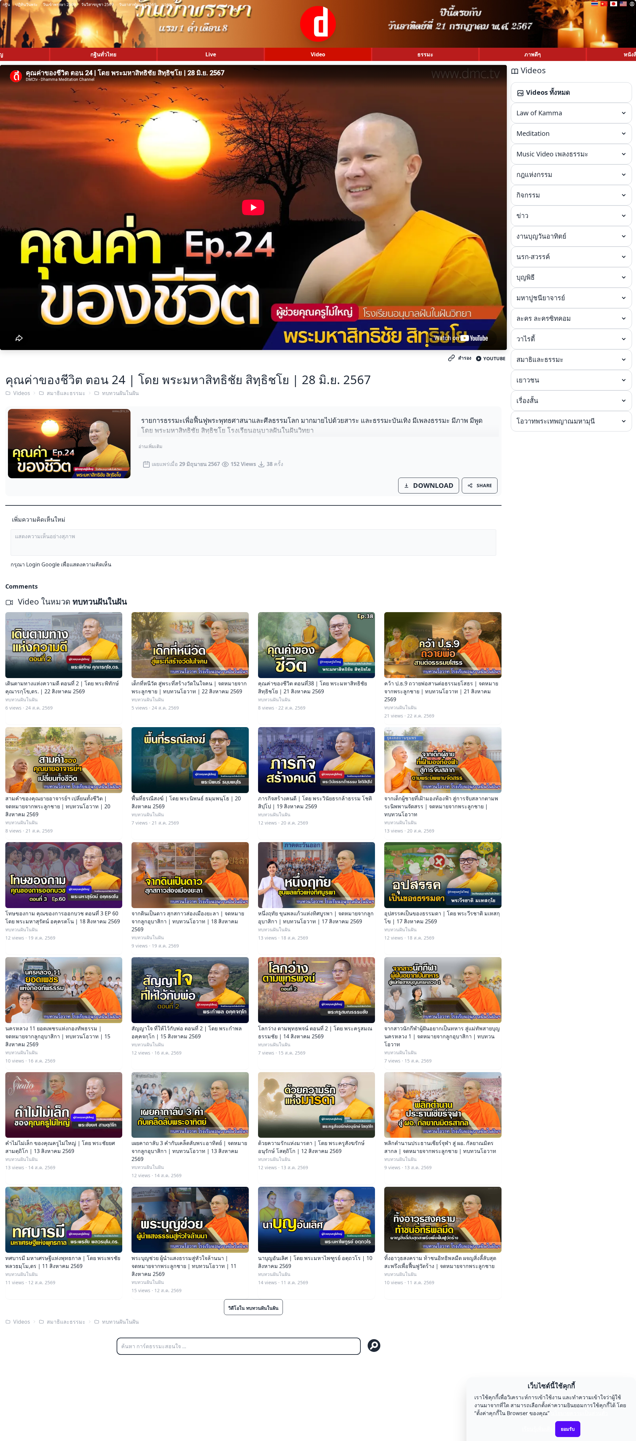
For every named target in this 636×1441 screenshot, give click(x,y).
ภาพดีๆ (532, 54)
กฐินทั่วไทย (103, 54)
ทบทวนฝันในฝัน (120, 393)
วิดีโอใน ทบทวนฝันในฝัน (253, 1308)
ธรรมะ (425, 54)
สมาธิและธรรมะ (66, 393)
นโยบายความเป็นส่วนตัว (579, 1413)
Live (210, 54)
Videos (21, 393)
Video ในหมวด (71, 601)
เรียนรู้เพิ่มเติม (538, 1428)
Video (318, 54)
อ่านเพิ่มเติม (150, 446)
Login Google (43, 564)
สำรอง (464, 358)
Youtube (494, 358)
